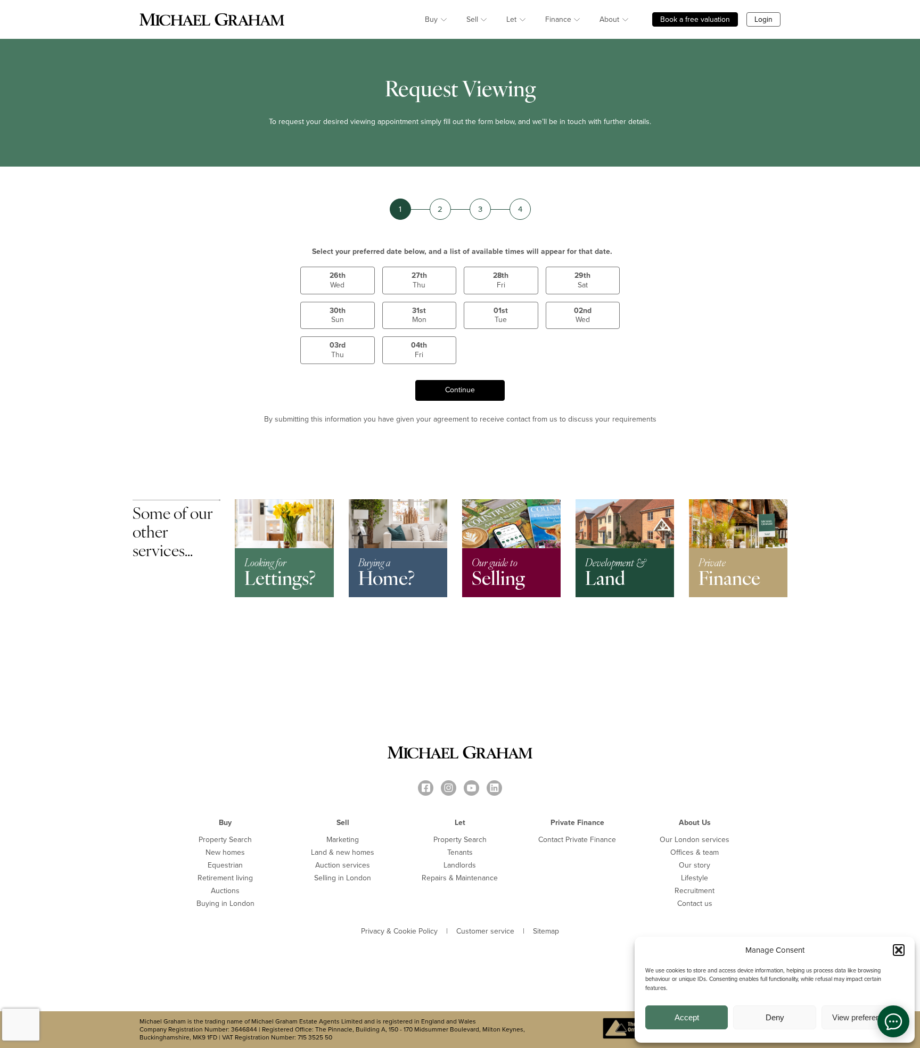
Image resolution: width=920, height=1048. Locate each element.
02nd (583, 315)
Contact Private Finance (577, 839)
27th (419, 280)
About (609, 19)
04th (419, 350)
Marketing (342, 839)
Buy (431, 19)
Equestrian (225, 865)
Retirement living (225, 878)
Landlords (459, 865)
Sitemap (546, 931)
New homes (225, 852)
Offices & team (694, 852)
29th (582, 280)
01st (501, 315)
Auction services (342, 865)
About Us (695, 822)
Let (511, 19)
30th (338, 315)
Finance (558, 19)
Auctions (225, 890)
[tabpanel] (738, 548)
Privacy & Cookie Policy (399, 931)
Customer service (485, 931)
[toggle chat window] (893, 1021)
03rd (338, 350)
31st (419, 315)
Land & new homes (342, 852)
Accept (687, 1017)
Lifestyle (694, 878)
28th (500, 280)
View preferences (862, 1017)
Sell (472, 19)
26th (338, 280)
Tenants (460, 852)
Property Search (225, 839)
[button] (898, 950)
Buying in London (225, 903)
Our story (694, 865)
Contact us (694, 903)
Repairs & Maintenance (460, 878)
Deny (775, 1017)
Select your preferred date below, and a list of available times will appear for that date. (462, 251)
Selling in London (342, 878)
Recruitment (694, 890)
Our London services (694, 839)
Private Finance (577, 822)
